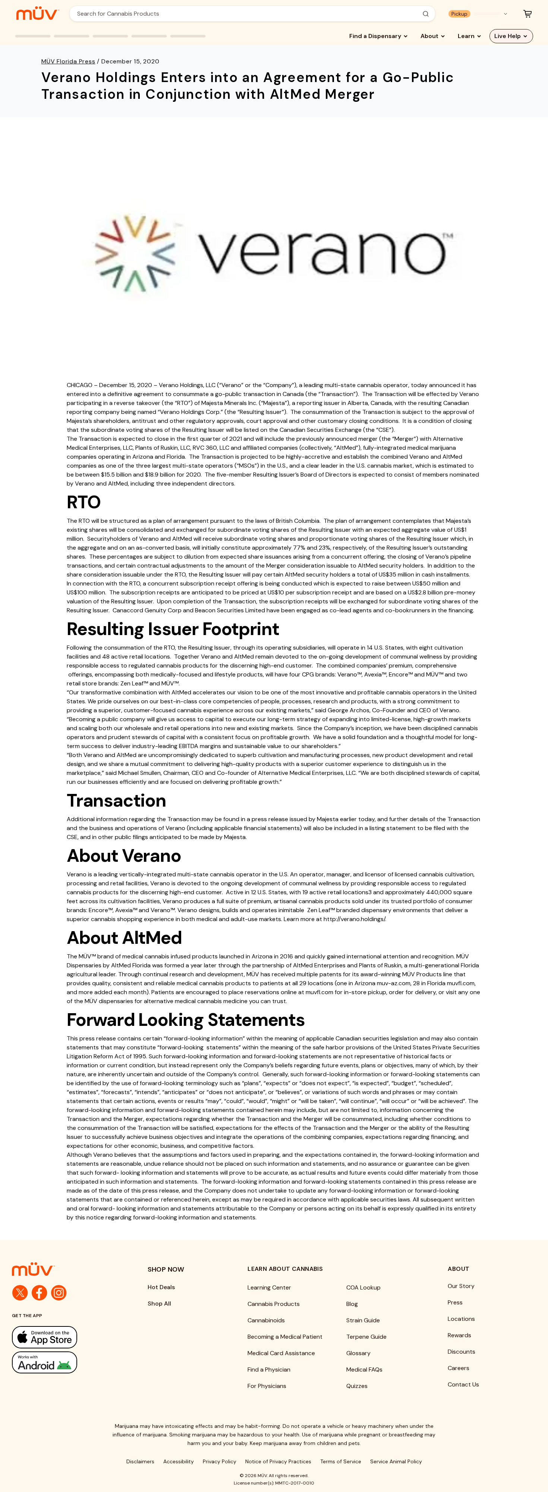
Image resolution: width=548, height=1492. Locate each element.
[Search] (425, 13)
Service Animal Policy (396, 1461)
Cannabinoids (266, 1320)
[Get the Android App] (65, 1362)
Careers (458, 1368)
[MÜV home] (38, 13)
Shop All (159, 1303)
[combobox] (248, 13)
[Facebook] (39, 1293)
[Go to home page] (65, 1269)
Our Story (461, 1286)
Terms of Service (340, 1461)
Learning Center (269, 1287)
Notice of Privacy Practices (278, 1461)
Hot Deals (161, 1287)
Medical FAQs (364, 1369)
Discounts (461, 1352)
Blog (352, 1304)
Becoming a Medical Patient (285, 1337)
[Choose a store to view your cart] (527, 13)
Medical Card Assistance (281, 1353)
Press (455, 1302)
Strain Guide (363, 1320)
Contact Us (463, 1384)
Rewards (459, 1335)
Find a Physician (269, 1369)
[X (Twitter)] (20, 1293)
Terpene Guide (366, 1337)
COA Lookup (363, 1287)
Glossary (358, 1353)
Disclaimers (140, 1461)
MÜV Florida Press (68, 61)
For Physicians (267, 1386)
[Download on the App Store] (65, 1337)
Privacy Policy (219, 1461)
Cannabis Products (274, 1304)
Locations (461, 1319)
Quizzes (357, 1386)
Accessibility (178, 1461)
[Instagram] (59, 1293)
